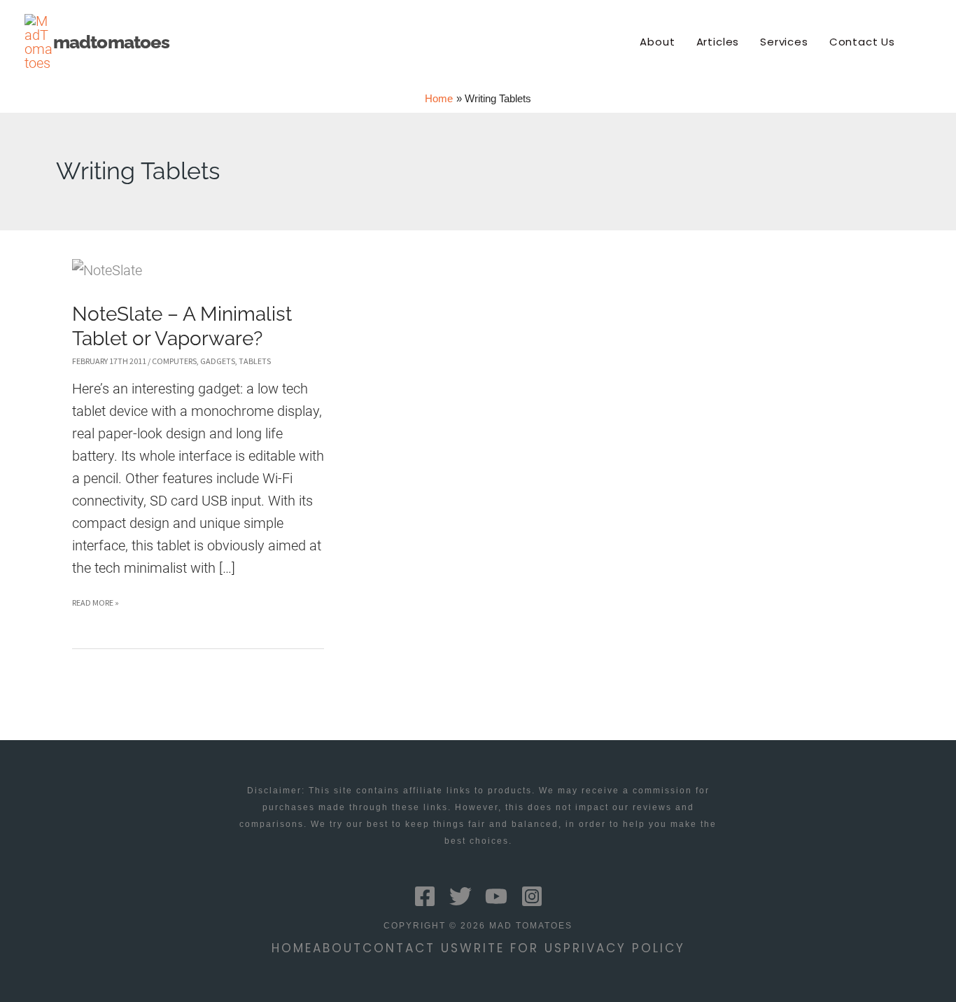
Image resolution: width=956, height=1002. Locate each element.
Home (292, 948)
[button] (926, 42)
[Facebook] (425, 896)
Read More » (95, 605)
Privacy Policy (624, 948)
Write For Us (511, 948)
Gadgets (217, 361)
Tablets (255, 361)
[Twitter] (460, 896)
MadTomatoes (111, 42)
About (338, 948)
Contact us (411, 948)
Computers (174, 361)
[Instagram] (532, 896)
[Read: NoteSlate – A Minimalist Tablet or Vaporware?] (107, 269)
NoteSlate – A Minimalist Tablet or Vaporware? (182, 325)
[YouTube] (496, 896)
